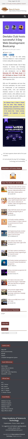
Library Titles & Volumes (7, 368)
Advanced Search (5, 370)
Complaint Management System (9, 357)
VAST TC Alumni (5, 390)
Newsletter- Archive (6, 374)
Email (3, 313)
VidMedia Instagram (6, 403)
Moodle (3, 353)
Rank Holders (4, 366)
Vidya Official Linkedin (6, 410)
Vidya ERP (3, 349)
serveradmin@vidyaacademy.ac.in (14, 430)
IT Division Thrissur (6, 392)
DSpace (3, 355)
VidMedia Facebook (6, 405)
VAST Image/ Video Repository (9, 372)
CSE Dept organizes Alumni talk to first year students (14, 154)
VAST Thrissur (4, 384)
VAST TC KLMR (5, 388)
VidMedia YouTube (6, 401)
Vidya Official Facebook (7, 408)
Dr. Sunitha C (17, 49)
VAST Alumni (4, 386)
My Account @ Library (6, 351)
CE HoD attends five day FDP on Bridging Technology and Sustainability (14, 160)
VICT (2, 382)
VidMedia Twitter (5, 407)
